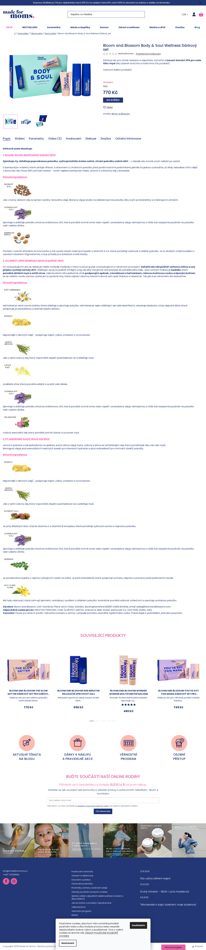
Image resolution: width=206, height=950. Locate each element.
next (201, 686)
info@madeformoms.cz (15, 870)
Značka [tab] (106, 139)
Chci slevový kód (103, 811)
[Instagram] (14, 881)
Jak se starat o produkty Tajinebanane (91, 902)
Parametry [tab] (36, 139)
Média (74, 915)
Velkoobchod (78, 906)
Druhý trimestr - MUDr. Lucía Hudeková (164, 891)
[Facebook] (6, 881)
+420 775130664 (11, 874)
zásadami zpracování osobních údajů (93, 806)
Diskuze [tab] (91, 139)
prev (5, 686)
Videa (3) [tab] (55, 139)
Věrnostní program (81, 911)
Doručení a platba (81, 879)
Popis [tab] (6, 139)
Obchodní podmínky (82, 883)
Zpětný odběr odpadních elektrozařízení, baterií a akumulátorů (97, 897)
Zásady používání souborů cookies (89, 891)
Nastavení (67, 943)
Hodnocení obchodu (82, 871)
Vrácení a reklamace (82, 875)
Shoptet (199, 946)
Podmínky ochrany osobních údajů (89, 887)
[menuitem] (9, 27)
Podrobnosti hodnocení (148, 53)
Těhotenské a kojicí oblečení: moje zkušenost (168, 904)
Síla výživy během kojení (155, 878)
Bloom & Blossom (121, 113)
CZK (184, 14)
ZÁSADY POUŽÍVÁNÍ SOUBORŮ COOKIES (88, 934)
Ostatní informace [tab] (128, 139)
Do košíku (113, 100)
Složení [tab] (20, 139)
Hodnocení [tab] (73, 139)
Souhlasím (138, 925)
